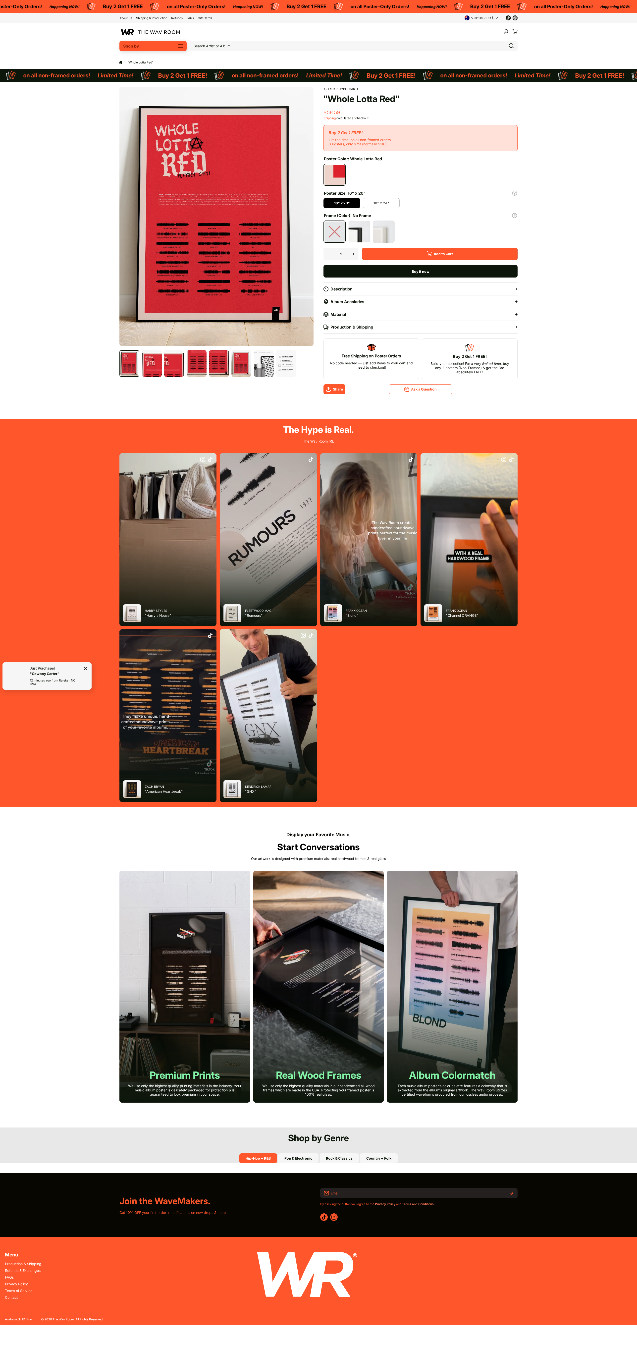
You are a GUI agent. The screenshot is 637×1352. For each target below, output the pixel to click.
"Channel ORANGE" (462, 615)
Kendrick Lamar (258, 787)
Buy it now (420, 271)
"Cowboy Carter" (44, 674)
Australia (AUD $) (17, 1319)
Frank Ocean (356, 611)
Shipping (329, 118)
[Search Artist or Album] (511, 46)
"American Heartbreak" (164, 791)
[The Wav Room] (150, 32)
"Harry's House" (158, 615)
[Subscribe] (511, 1193)
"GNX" (250, 791)
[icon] (203, 460)
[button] (515, 31)
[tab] (298, 1158)
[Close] (85, 668)
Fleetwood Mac (258, 611)
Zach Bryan (154, 787)
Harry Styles (156, 611)
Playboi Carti (347, 89)
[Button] (514, 193)
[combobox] (354, 46)
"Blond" (352, 615)
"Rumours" (254, 615)
